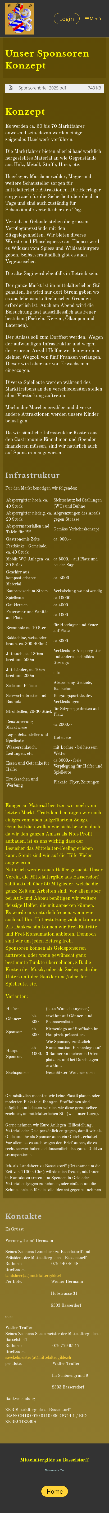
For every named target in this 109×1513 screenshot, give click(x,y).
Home (55, 1491)
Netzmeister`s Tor (54, 1470)
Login (66, 19)
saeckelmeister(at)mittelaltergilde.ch (38, 1358)
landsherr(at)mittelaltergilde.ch (33, 1276)
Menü (95, 18)
